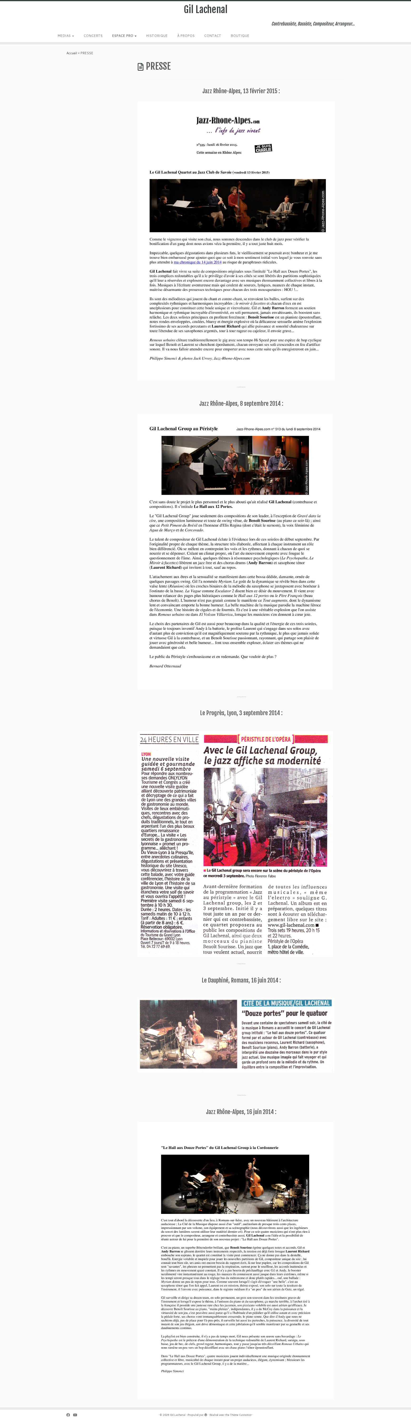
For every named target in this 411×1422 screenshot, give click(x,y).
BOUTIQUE (240, 35)
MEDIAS (65, 35)
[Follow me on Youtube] (76, 1414)
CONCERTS (93, 35)
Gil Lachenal (205, 9)
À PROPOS (186, 35)
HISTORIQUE (157, 35)
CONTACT (212, 35)
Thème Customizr (241, 1415)
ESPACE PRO (123, 35)
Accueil (71, 53)
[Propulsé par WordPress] (205, 1414)
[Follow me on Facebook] (69, 1414)
